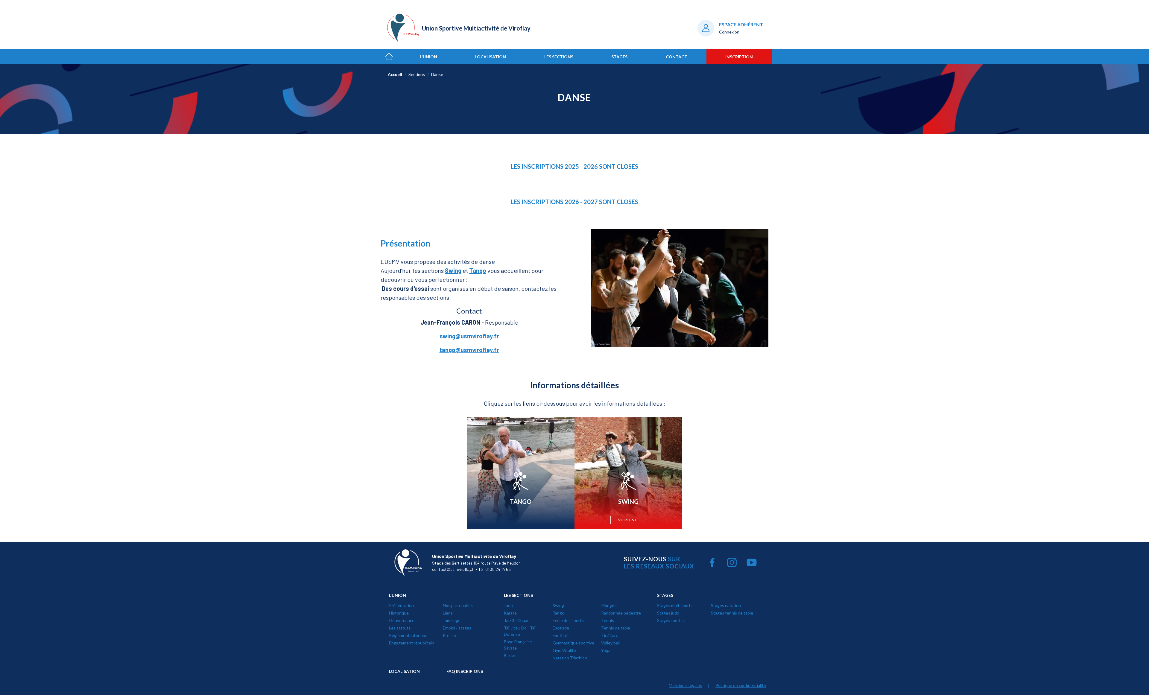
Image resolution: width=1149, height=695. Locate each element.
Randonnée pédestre (621, 612)
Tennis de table (615, 627)
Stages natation (726, 605)
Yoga (605, 650)
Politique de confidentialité (740, 685)
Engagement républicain (411, 642)
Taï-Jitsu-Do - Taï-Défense (520, 631)
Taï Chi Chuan (517, 620)
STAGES (665, 595)
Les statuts (400, 627)
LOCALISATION (404, 671)
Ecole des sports (568, 620)
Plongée (609, 605)
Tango (558, 612)
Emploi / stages (457, 627)
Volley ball (610, 642)
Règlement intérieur (408, 635)
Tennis (607, 620)
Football (560, 635)
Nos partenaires (458, 605)
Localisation (490, 56)
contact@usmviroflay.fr (453, 569)
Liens (448, 612)
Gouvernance (401, 620)
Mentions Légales (685, 685)
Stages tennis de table (732, 612)
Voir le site (628, 520)
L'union (428, 56)
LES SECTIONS (518, 595)
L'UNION (397, 595)
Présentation (401, 605)
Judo (508, 605)
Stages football (671, 620)
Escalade (561, 627)
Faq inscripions (464, 671)
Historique (399, 612)
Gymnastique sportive (573, 642)
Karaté (510, 612)
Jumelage (451, 620)
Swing (558, 605)
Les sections (558, 56)
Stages (619, 56)
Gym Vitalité (564, 650)
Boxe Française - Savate (519, 644)
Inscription (739, 56)
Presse (449, 635)
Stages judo (668, 612)
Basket (510, 655)
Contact (676, 56)
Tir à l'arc (609, 635)
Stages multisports (675, 605)
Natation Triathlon (570, 657)
